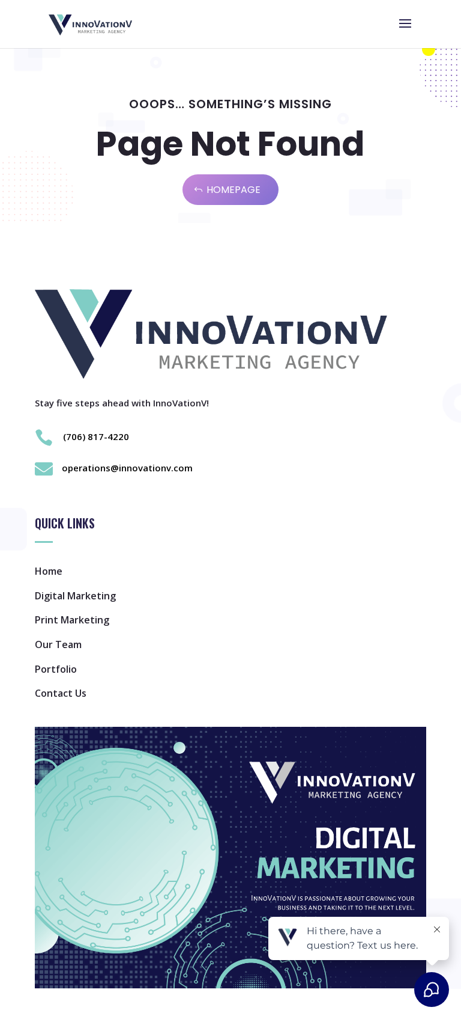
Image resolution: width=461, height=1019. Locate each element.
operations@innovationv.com (127, 468)
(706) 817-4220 (96, 436)
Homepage (233, 190)
